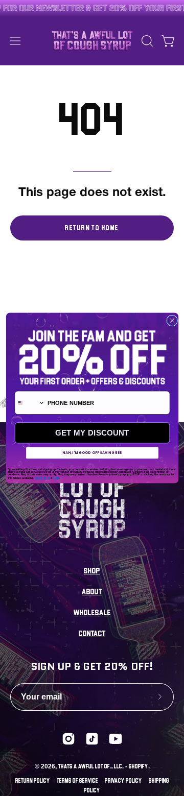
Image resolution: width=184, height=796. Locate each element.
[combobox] (29, 402)
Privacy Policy (42, 478)
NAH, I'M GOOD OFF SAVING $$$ (92, 452)
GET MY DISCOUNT (92, 432)
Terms (56, 478)
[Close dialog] (172, 321)
